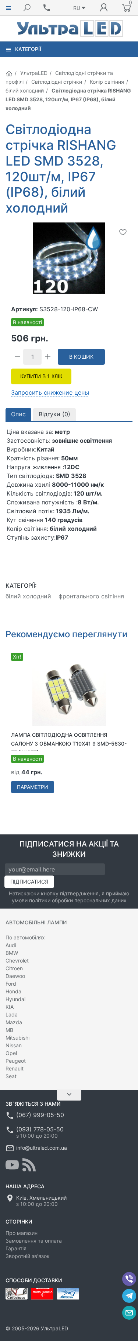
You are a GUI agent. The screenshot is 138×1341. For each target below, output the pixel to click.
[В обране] (123, 232)
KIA (10, 1007)
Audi (11, 945)
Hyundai (15, 999)
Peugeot (16, 1061)
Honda (13, 991)
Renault (15, 1068)
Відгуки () (54, 414)
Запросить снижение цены (50, 392)
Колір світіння (107, 82)
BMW (12, 953)
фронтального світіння (91, 596)
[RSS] (29, 1164)
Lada (12, 1014)
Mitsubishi (17, 1037)
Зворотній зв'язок (28, 1256)
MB (9, 1030)
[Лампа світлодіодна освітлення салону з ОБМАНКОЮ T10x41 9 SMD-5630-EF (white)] (69, 688)
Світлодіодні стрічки (56, 82)
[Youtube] (12, 1164)
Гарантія (16, 1248)
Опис (18, 414)
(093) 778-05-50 (40, 1129)
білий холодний (25, 90)
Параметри (32, 787)
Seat (11, 1076)
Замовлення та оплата (34, 1240)
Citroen (14, 968)
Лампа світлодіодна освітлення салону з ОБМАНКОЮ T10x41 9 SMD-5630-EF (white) (69, 743)
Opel (11, 1053)
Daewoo (15, 976)
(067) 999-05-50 (40, 1115)
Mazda (14, 1022)
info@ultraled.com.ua (41, 1148)
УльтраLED (33, 73)
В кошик (81, 357)
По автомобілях (25, 937)
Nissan (14, 1045)
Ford (11, 984)
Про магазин (22, 1233)
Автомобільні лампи (36, 922)
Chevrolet (17, 960)
